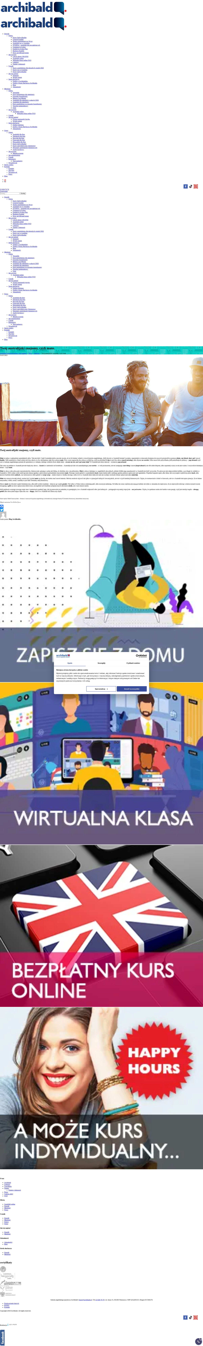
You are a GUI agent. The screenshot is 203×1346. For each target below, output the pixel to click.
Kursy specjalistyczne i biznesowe (24, 146)
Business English (18, 51)
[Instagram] (196, 186)
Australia (37, 353)
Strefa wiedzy (8, 165)
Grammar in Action (19, 47)
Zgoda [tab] (69, 663)
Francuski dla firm (19, 140)
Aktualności (17, 87)
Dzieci (6, 1222)
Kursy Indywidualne (19, 37)
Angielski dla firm (19, 134)
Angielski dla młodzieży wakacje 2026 (26, 100)
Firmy (6, 130)
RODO (6, 1305)
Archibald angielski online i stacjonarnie (13, 353)
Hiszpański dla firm (19, 142)
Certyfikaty (8, 1186)
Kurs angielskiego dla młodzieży (23, 94)
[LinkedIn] (201, 186)
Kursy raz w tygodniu (20, 70)
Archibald (7, 1183)
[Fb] (186, 186)
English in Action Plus (20, 49)
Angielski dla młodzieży (21, 102)
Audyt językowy (18, 149)
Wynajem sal (12, 163)
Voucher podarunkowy (20, 106)
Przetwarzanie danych (11, 1303)
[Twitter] (101, 510)
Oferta (10, 36)
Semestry (16, 75)
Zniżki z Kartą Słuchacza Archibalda (25, 83)
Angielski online (18, 58)
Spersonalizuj (100, 689)
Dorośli (6, 34)
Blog (14, 85)
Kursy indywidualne (19, 72)
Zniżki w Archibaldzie (20, 81)
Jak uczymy (12, 55)
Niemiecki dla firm (19, 136)
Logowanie (4, 191)
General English (18, 39)
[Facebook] (101, 506)
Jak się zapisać (13, 74)
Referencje (12, 159)
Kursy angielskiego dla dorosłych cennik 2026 (28, 68)
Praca (10, 174)
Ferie (14, 108)
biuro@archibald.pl (85, 1300)
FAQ (6, 1196)
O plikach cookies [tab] (133, 663)
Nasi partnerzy (17, 161)
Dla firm (11, 170)
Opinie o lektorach (19, 64)
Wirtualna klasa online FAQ (22, 60)
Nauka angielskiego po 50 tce (22, 41)
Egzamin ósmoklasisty (20, 96)
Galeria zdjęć (8, 1194)
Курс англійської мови (21, 53)
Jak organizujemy (14, 155)
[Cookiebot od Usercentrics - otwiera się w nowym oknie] (137, 656)
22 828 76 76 (4, 189)
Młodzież (7, 89)
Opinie (6, 1188)
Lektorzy (16, 62)
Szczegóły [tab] (101, 663)
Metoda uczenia (18, 153)
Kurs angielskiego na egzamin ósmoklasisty (27, 104)
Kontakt (7, 167)
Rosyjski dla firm (18, 138)
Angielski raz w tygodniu (21, 43)
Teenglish (16, 93)
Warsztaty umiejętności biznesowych (25, 148)
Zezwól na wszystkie (131, 689)
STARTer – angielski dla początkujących (26, 45)
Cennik (10, 66)
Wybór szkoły (17, 77)
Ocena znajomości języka (21, 119)
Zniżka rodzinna (18, 125)
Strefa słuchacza (13, 79)
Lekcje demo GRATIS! (20, 56)
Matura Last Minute (19, 98)
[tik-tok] (191, 186)
